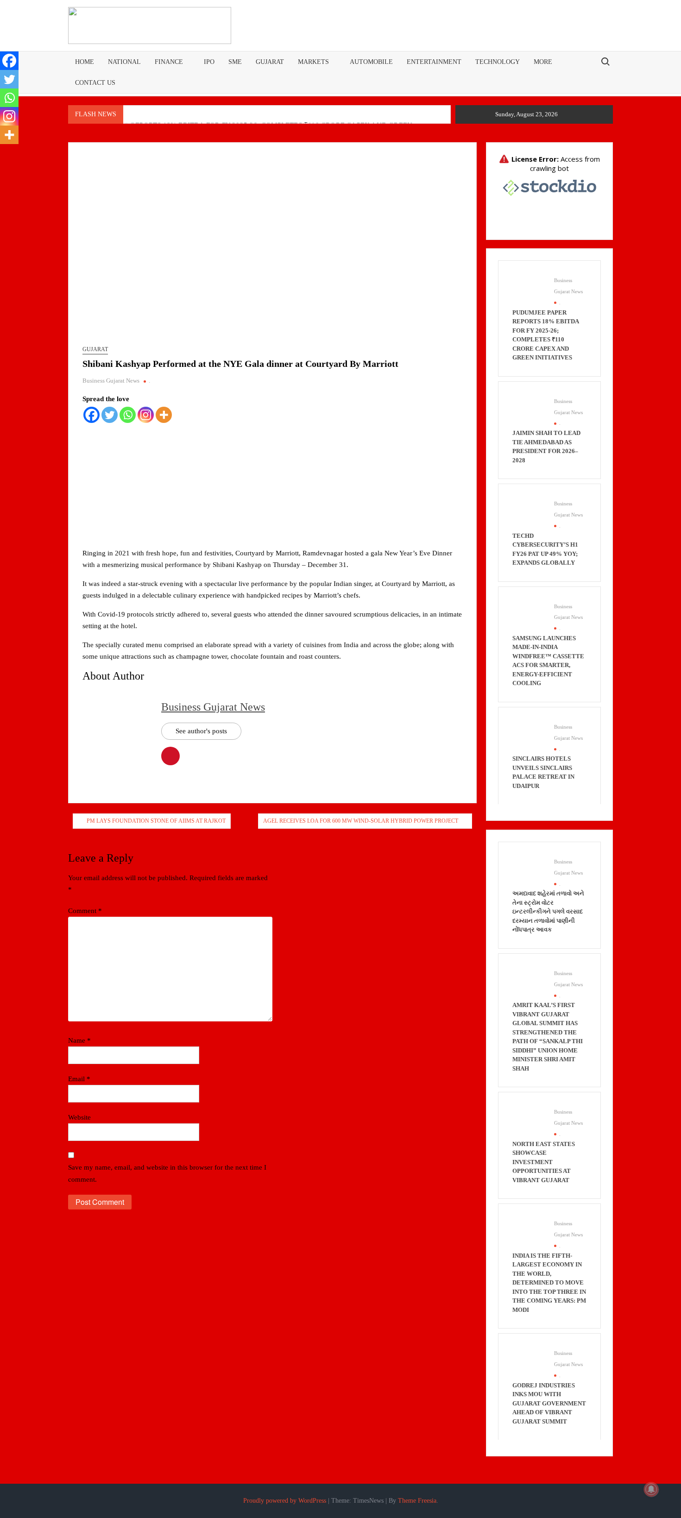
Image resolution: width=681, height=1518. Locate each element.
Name (79, 1040)
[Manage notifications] (651, 1489)
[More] (164, 415)
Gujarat (270, 61)
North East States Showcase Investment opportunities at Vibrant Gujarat (543, 1162)
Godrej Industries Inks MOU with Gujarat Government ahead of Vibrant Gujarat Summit (549, 1403)
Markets (313, 61)
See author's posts (201, 731)
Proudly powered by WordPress (284, 1500)
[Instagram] (146, 415)
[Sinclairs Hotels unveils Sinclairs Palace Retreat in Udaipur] (528, 736)
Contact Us (95, 82)
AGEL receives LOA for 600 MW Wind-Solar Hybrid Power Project (360, 821)
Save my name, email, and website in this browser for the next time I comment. (167, 1173)
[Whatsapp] (128, 415)
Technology (497, 61)
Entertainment (434, 61)
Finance (169, 61)
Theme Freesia (417, 1500)
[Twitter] (109, 415)
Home (84, 61)
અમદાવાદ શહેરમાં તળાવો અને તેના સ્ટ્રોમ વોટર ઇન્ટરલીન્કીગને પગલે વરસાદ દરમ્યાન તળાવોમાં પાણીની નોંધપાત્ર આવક (548, 911)
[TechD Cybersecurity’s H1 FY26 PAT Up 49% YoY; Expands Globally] (528, 513)
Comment (85, 910)
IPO (209, 61)
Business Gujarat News (110, 380)
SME (235, 61)
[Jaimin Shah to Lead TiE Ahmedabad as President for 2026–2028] (528, 411)
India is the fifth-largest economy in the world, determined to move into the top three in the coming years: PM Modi (549, 1282)
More (543, 61)
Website (79, 1117)
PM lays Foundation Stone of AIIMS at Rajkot (156, 821)
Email (79, 1079)
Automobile (371, 61)
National (124, 61)
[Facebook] (91, 415)
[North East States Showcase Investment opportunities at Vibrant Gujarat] (528, 1122)
